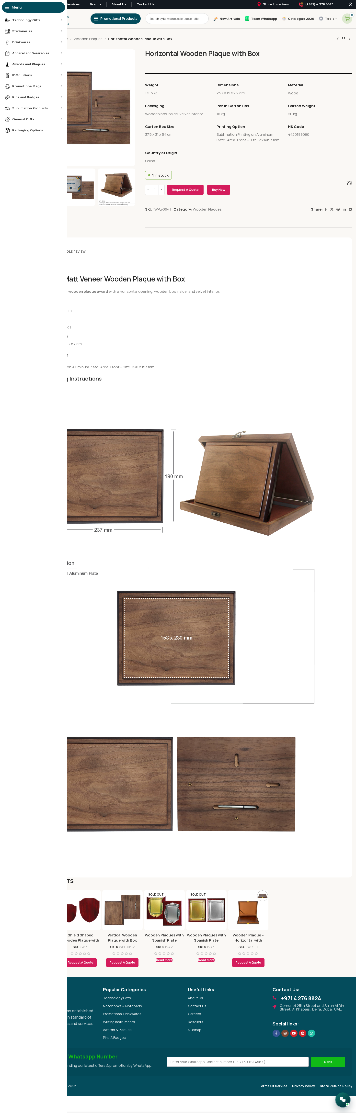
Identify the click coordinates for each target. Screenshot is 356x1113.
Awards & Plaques (117, 1029)
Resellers (195, 1022)
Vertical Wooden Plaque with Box (122, 938)
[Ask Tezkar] (342, 1099)
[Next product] (349, 39)
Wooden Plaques (88, 38)
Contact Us (197, 1006)
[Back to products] (343, 39)
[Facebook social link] (326, 209)
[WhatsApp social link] (311, 1033)
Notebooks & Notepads (122, 1006)
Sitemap (194, 1029)
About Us (195, 998)
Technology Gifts (117, 998)
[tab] (72, 249)
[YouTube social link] (294, 1033)
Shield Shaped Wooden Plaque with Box (80, 940)
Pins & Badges (114, 1037)
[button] (122, 962)
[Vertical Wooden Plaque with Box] (122, 910)
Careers (194, 1014)
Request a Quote (185, 189)
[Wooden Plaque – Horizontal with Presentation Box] (248, 910)
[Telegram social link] (350, 209)
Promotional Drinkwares (122, 1014)
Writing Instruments (119, 1022)
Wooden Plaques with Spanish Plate (164, 938)
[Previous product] (338, 39)
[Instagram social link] (285, 1033)
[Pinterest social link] (338, 209)
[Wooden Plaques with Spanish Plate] (164, 910)
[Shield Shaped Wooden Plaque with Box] (80, 910)
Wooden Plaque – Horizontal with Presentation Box (248, 940)
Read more (164, 960)
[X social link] (332, 209)
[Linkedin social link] (344, 209)
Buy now (218, 189)
